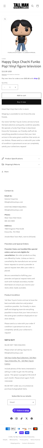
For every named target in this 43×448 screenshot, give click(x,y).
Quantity (4, 83)
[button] (4, 5)
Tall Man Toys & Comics (20, 437)
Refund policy (14, 439)
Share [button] (6, 172)
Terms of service (35, 439)
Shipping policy (15, 443)
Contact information (28, 443)
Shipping (4, 74)
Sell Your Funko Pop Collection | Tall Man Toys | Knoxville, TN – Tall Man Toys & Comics (20, 361)
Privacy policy (24, 439)
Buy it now (21, 102)
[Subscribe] (32, 402)
